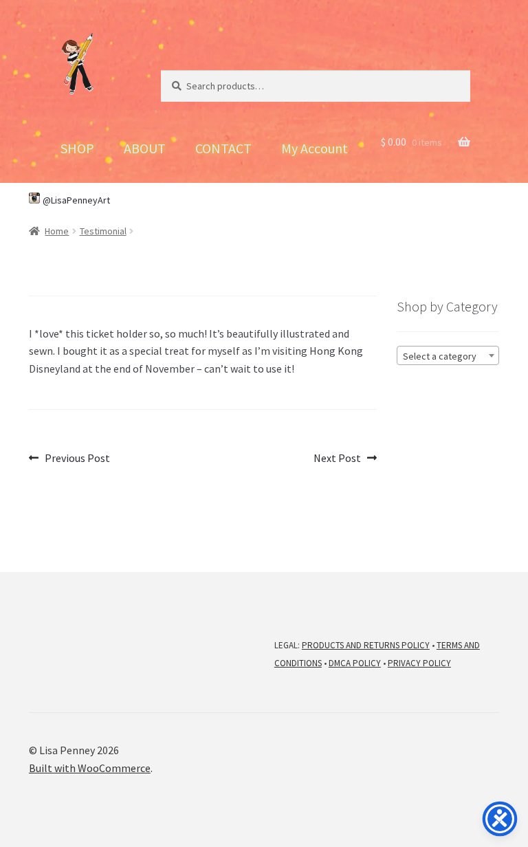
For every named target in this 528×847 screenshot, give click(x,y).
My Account (314, 148)
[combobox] (448, 355)
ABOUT (145, 148)
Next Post (337, 459)
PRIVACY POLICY (419, 663)
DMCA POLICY (355, 663)
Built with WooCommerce (90, 768)
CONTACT (223, 148)
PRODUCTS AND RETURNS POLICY (366, 645)
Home (57, 231)
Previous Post (77, 459)
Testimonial (103, 231)
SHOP (77, 148)
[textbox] (447, 356)
